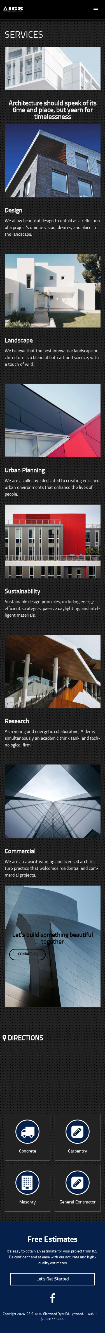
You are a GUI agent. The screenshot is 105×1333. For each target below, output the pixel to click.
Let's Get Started (52, 1279)
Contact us (27, 954)
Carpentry (77, 1151)
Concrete (27, 1151)
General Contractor (77, 1202)
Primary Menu (95, 9)
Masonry (27, 1202)
